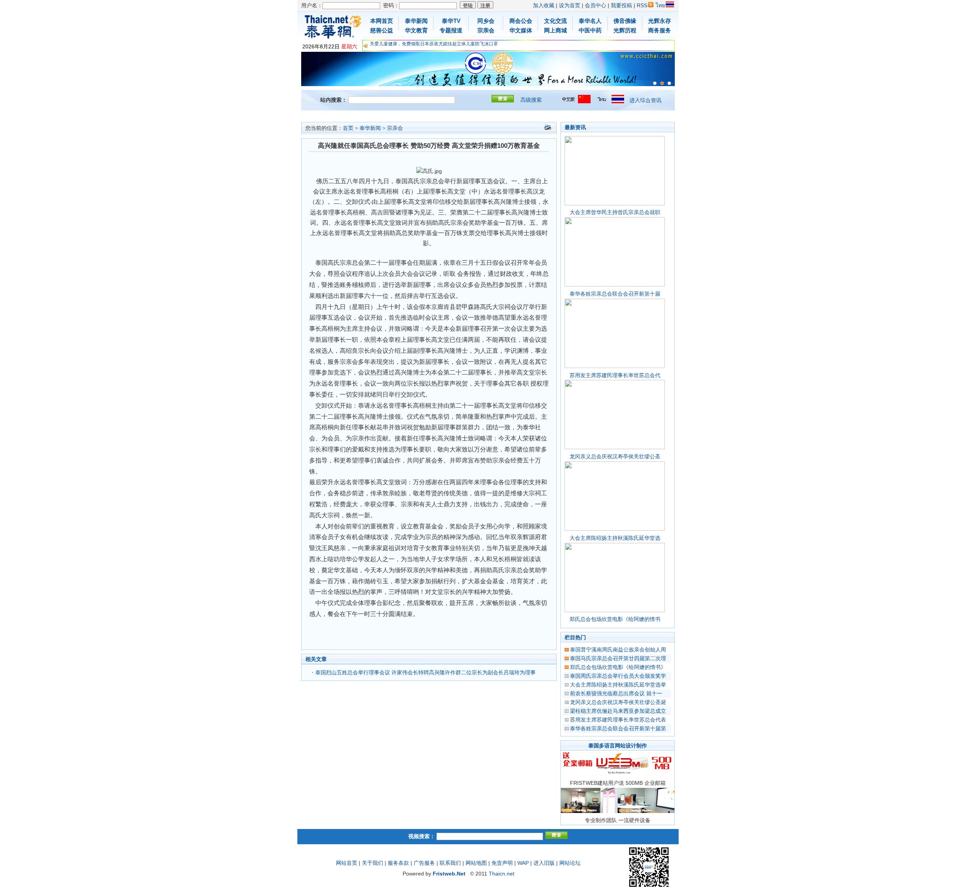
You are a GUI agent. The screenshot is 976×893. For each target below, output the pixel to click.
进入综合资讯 (645, 100)
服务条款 (398, 863)
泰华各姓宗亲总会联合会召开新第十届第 (618, 728)
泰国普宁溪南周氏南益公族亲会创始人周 (618, 650)
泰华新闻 (370, 128)
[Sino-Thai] (655, 83)
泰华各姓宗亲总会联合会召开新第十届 (615, 294)
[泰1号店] (669, 83)
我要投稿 (621, 5)
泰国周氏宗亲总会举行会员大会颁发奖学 (618, 676)
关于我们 (372, 863)
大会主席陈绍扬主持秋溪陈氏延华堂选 (615, 538)
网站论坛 (570, 863)
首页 (348, 128)
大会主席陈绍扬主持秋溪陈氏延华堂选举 (618, 685)
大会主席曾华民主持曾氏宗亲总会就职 (615, 212)
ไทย (660, 5)
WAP (523, 863)
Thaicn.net (501, 874)
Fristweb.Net (449, 874)
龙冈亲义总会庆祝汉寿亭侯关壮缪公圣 (615, 456)
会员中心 (595, 5)
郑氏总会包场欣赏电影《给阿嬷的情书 (615, 619)
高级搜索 (531, 100)
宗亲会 (395, 128)
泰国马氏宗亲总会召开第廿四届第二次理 (618, 658)
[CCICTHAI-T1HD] (662, 83)
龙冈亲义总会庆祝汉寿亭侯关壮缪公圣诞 (618, 702)
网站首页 (346, 863)
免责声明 (502, 863)
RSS (642, 5)
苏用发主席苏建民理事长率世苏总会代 (615, 375)
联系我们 (450, 863)
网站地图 (476, 863)
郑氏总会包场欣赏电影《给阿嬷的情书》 (618, 667)
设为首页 (569, 5)
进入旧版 (544, 863)
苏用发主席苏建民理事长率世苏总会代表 (618, 720)
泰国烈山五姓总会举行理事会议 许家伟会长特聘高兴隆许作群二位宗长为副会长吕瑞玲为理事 (425, 672)
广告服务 (424, 863)
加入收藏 (543, 5)
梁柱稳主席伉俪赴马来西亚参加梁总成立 (618, 711)
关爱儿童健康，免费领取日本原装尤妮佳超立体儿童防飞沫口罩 (434, 43)
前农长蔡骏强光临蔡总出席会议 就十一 (616, 693)
